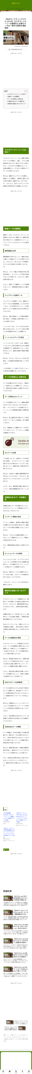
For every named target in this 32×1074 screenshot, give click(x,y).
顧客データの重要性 (13, 96)
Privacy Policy (22, 1063)
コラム (6, 849)
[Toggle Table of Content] (25, 91)
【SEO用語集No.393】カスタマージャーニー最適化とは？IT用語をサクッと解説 (8, 816)
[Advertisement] (16, 70)
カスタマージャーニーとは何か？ (17, 94)
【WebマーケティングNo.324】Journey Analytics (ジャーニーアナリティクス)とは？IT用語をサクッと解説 (21, 817)
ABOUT (9, 1063)
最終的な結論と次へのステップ (17, 104)
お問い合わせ (22, 1061)
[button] (28, 559)
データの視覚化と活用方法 (15, 99)
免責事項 (16, 1066)
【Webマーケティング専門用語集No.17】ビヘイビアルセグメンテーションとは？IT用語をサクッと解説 (9, 832)
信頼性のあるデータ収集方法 (16, 101)
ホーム (9, 1061)
